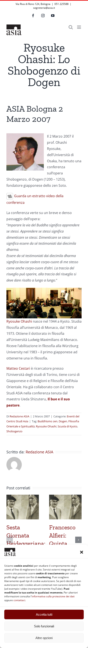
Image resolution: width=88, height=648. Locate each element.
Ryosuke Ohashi (19, 321)
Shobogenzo (14, 431)
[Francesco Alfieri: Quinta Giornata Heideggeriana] (65, 497)
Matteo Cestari (18, 368)
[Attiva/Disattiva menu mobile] (79, 27)
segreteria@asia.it (44, 8)
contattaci (19, 600)
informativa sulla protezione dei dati (53, 596)
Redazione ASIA (19, 416)
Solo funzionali (44, 626)
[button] (81, 552)
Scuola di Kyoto (67, 426)
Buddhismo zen (47, 421)
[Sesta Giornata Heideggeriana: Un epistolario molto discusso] (22, 497)
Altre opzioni (44, 638)
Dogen (63, 421)
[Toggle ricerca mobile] (71, 27)
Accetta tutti (44, 614)
